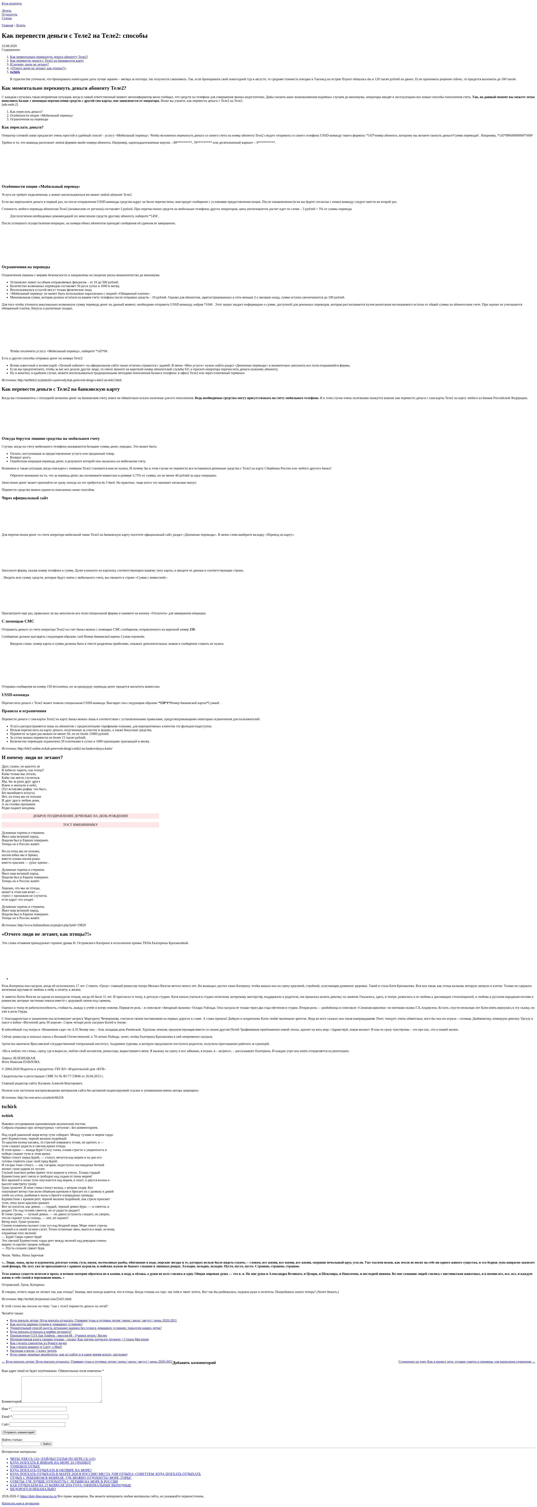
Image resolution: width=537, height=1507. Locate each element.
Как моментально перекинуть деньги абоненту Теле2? (49, 57)
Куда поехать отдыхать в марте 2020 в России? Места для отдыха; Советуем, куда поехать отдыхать (105, 1474)
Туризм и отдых (25, 1466)
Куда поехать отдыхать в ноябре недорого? (41, 1332)
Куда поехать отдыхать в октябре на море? (51, 1470)
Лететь (6, 10)
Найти (47, 1443)
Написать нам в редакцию (20, 1503)
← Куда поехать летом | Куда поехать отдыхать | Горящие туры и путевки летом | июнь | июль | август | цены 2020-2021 (87, 1361)
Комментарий (11, 1401)
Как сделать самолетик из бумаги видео (38, 1343)
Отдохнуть (9, 14)
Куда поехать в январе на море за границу (50, 1462)
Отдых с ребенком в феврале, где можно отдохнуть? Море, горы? (70, 1477)
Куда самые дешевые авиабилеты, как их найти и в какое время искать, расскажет (69, 1354)
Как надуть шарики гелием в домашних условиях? (46, 1324)
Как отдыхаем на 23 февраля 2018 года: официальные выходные (70, 1485)
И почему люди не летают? (29, 64)
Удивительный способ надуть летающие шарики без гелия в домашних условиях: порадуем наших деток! (86, 1328)
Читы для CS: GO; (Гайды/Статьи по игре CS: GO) (52, 1459)
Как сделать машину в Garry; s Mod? (36, 1347)
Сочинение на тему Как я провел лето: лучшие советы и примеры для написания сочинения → (467, 1361)
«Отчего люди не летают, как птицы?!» (38, 68)
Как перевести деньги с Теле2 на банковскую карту (47, 60)
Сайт (5, 1424)
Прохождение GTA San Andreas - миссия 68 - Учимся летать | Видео (58, 1335)
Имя (6, 1409)
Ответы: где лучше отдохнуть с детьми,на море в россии (64, 1481)
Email (7, 1416)
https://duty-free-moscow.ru (38, 1496)
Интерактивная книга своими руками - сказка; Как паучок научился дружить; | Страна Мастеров (79, 1339)
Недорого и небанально (33, 1489)
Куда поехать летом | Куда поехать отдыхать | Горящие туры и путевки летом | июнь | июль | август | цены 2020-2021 (93, 1320)
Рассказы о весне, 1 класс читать (33, 1350)
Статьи (7, 18)
